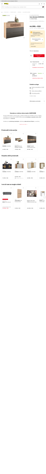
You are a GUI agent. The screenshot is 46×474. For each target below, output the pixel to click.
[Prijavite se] (39, 3)
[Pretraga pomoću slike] (43, 6)
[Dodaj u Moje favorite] (31, 55)
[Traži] (2, 6)
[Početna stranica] (1, 12)
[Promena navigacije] (2, 3)
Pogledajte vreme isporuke (38, 67)
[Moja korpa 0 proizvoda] (44, 3)
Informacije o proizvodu (35, 101)
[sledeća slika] (44, 168)
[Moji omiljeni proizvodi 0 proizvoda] (41, 3)
